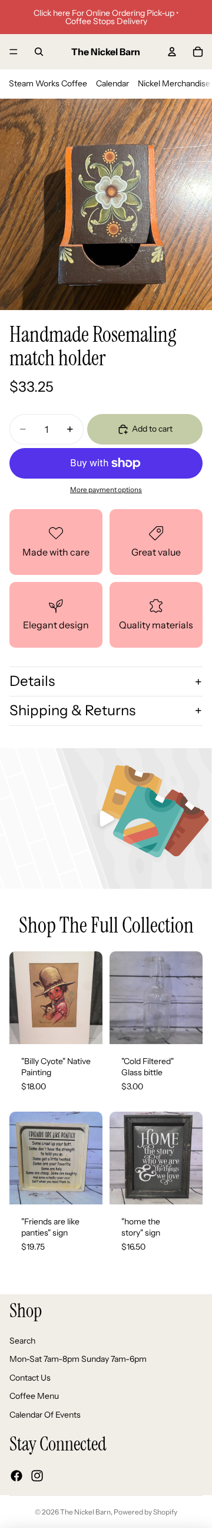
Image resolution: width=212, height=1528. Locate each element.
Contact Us (30, 1377)
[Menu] (13, 51)
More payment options (106, 490)
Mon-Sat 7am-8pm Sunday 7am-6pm (78, 1359)
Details (32, 680)
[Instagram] (37, 1475)
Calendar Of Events (45, 1414)
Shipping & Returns (72, 710)
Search (22, 1340)
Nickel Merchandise (174, 83)
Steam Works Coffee (48, 83)
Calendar (112, 83)
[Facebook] (16, 1475)
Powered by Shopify (145, 1511)
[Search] (39, 52)
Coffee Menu (34, 1396)
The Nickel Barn (85, 1511)
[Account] (172, 52)
